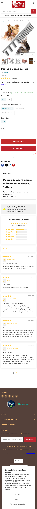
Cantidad (3, 129)
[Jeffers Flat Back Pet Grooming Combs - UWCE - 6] (4, 61)
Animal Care (16, 21)
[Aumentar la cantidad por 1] (18, 133)
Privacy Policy (19, 454)
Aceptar (17, 494)
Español (17, 461)
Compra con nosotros (9, 419)
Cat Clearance (24, 21)
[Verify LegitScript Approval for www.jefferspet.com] (11, 404)
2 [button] (16, 373)
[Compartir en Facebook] (2, 165)
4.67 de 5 (24, 223)
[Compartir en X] (6, 165)
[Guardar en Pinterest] (13, 165)
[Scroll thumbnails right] (34, 61)
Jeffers (6, 72)
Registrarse (30, 439)
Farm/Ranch (9, 21)
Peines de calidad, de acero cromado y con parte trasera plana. (18, 187)
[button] (5, 78)
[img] (7, 257)
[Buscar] (33, 11)
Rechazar (17, 499)
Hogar (3, 21)
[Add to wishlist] (34, 154)
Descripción (7, 173)
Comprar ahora (18, 148)
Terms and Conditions (31, 453)
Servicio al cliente (8, 425)
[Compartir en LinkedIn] (9, 165)
